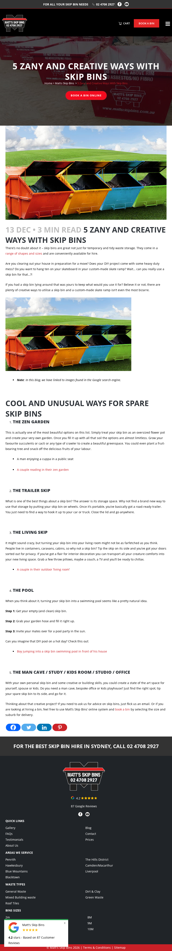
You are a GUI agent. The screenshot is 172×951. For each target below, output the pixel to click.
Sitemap (120, 948)
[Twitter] (28, 727)
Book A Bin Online (86, 95)
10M (90, 929)
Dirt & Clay (92, 891)
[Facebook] (119, 4)
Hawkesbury (14, 865)
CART (126, 23)
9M (89, 923)
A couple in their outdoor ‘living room (43, 569)
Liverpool (91, 871)
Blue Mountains (16, 871)
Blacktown (12, 877)
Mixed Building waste (20, 897)
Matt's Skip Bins (61, 948)
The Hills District (96, 860)
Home (48, 83)
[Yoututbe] (127, 4)
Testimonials (14, 840)
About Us (11, 845)
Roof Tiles (12, 903)
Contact (90, 834)
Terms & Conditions (97, 948)
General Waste (15, 891)
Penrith (10, 860)
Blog (88, 828)
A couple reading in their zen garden (43, 470)
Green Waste (94, 897)
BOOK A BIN (146, 23)
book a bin (122, 709)
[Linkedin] (44, 727)
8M (89, 917)
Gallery (10, 828)
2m (7, 917)
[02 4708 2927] (84, 789)
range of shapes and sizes (23, 253)
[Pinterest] (59, 727)
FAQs (9, 834)
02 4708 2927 (105, 4)
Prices (89, 840)
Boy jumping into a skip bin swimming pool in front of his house (62, 651)
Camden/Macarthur (99, 865)
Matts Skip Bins (64, 83)
